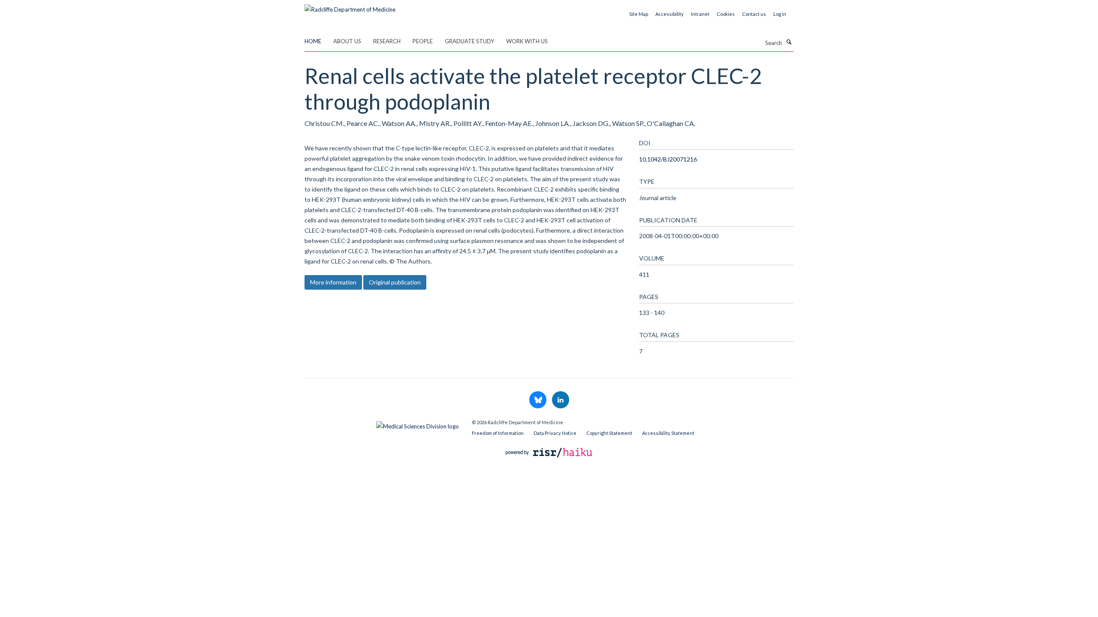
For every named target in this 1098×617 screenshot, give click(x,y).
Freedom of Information (498, 433)
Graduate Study (469, 41)
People (423, 41)
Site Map (638, 14)
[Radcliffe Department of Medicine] (350, 6)
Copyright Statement (609, 433)
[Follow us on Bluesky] (538, 400)
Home (313, 41)
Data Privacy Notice (555, 433)
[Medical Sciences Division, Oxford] (382, 424)
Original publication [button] (395, 282)
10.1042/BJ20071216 (668, 159)
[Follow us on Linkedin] (560, 400)
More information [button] (333, 282)
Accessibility (669, 14)
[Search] (788, 42)
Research (387, 41)
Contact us (754, 14)
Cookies (726, 14)
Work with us (527, 41)
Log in (779, 14)
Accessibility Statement (668, 433)
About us (347, 41)
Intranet (700, 14)
